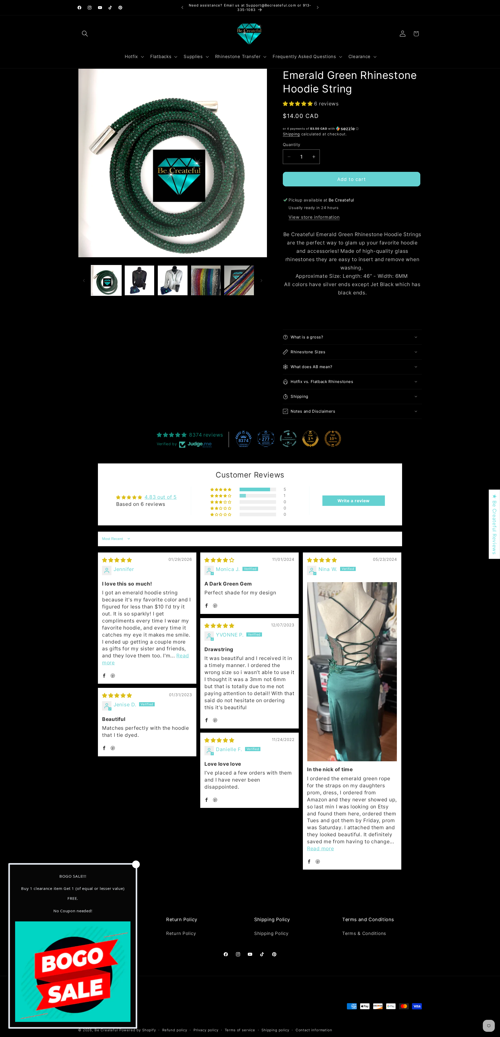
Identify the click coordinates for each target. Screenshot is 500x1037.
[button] (85, 34)
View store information (314, 217)
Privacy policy (205, 1030)
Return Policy (181, 933)
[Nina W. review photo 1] (352, 672)
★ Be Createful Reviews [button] (494, 524)
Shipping (291, 134)
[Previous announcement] (182, 8)
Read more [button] (320, 848)
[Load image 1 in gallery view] (106, 280)
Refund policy (174, 1030)
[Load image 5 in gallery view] (239, 280)
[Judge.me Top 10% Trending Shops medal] (332, 438)
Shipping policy (275, 1030)
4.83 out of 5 (161, 497)
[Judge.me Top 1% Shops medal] (310, 438)
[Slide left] (84, 280)
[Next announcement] (317, 8)
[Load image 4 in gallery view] (206, 280)
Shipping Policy (271, 933)
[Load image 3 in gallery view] (173, 280)
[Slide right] (261, 280)
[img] (117, 560)
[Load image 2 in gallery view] (139, 280)
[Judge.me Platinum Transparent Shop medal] (288, 438)
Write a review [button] (354, 500)
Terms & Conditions (364, 933)
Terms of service (240, 1030)
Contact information (314, 1030)
